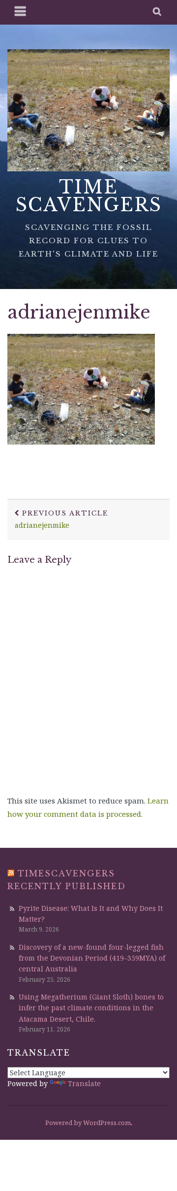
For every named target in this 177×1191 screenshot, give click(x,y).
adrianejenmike (78, 312)
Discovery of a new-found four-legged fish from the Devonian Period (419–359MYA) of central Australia (92, 958)
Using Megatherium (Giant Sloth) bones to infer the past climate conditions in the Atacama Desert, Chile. (91, 1008)
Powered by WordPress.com (88, 1122)
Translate (84, 1083)
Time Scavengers (89, 196)
